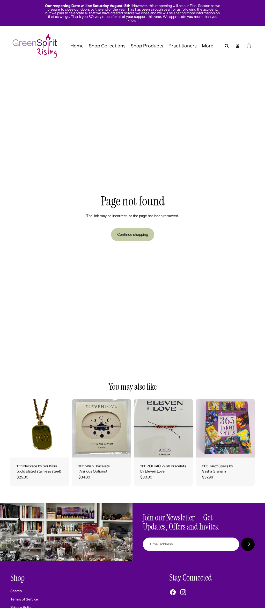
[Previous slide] (76, 428)
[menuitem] (207, 46)
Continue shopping (132, 234)
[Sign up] (248, 544)
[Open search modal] (226, 46)
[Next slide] (127, 428)
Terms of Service (24, 599)
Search (16, 591)
